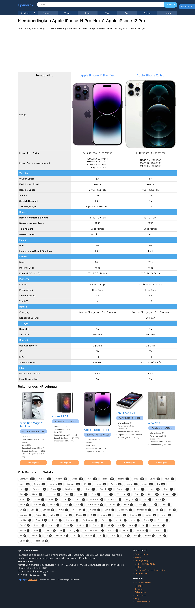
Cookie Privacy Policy (145, 564)
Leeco (50, 530)
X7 (126, 535)
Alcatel (121, 520)
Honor (154, 489)
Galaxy (44, 478)
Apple (87, 13)
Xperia (39, 484)
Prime (63, 509)
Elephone (62, 535)
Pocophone (40, 541)
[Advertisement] (97, 51)
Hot (23, 489)
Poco (55, 489)
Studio (24, 530)
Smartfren (96, 499)
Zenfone (73, 484)
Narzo (153, 494)
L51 (162, 535)
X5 (22, 535)
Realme (147, 13)
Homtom (71, 520)
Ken (37, 530)
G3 (137, 535)
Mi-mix (112, 530)
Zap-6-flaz (159, 530)
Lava (146, 499)
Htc (108, 494)
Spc (34, 509)
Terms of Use (141, 573)
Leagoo (25, 515)
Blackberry (72, 489)
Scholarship (140, 592)
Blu (144, 525)
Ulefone (82, 525)
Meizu (89, 489)
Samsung (47, 13)
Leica (24, 541)
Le (48, 535)
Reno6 (38, 525)
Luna (128, 504)
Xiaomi (67, 13)
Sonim (149, 535)
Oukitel (150, 515)
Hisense (142, 530)
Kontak (138, 557)
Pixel (168, 489)
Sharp (24, 499)
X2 (110, 525)
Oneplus (122, 489)
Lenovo (55, 484)
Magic (80, 515)
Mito (67, 515)
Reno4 (165, 515)
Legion (135, 515)
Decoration (140, 595)
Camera (138, 589)
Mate (82, 494)
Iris (153, 504)
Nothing (25, 520)
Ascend (41, 520)
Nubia (36, 494)
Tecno (139, 489)
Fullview (89, 535)
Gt (22, 509)
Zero (139, 494)
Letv (132, 525)
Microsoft (78, 509)
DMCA (138, 567)
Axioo (40, 515)
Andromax (114, 499)
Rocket (97, 525)
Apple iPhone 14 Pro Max (97, 75)
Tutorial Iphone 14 (143, 601)
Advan (116, 484)
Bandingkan (187, 6)
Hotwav (39, 504)
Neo (171, 509)
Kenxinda (158, 525)
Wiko (54, 515)
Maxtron (169, 494)
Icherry (105, 515)
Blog (137, 598)
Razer (106, 520)
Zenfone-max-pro (93, 530)
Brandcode (143, 509)
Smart (38, 499)
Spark (79, 499)
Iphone (131, 484)
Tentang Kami (141, 554)
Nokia (100, 484)
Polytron (131, 499)
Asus (169, 478)
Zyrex (68, 525)
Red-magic (89, 520)
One (67, 504)
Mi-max (53, 525)
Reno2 (56, 520)
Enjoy (74, 530)
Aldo (135, 520)
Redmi (123, 478)
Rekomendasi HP (143, 582)
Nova (160, 499)
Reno (24, 504)
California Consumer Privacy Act (150, 570)
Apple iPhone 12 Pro (150, 75)
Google (105, 489)
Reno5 (120, 515)
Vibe (66, 499)
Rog (95, 494)
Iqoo (141, 504)
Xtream (35, 535)
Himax (53, 504)
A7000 (127, 530)
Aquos (94, 509)
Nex (158, 509)
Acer (165, 504)
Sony (24, 484)
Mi (87, 484)
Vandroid (123, 494)
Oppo (127, 13)
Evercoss (39, 489)
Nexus (114, 535)
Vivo (107, 13)
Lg (160, 484)
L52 (76, 535)
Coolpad (113, 504)
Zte (23, 494)
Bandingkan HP (27, 13)
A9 (121, 525)
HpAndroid (26, 5)
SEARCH (170, 5)
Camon (162, 520)
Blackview (125, 509)
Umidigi (48, 509)
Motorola (53, 494)
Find (68, 494)
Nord (148, 520)
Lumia (109, 509)
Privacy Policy (141, 560)
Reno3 (24, 525)
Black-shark (95, 504)
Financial (139, 586)
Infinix (138, 478)
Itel (79, 504)
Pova (53, 499)
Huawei (167, 13)
